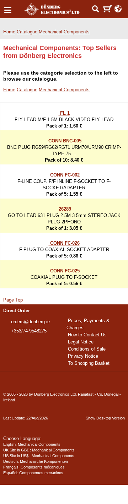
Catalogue (30, 31)
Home (9, 31)
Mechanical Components (69, 31)
